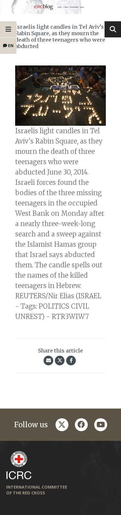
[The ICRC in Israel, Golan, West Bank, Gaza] (60, 7)
